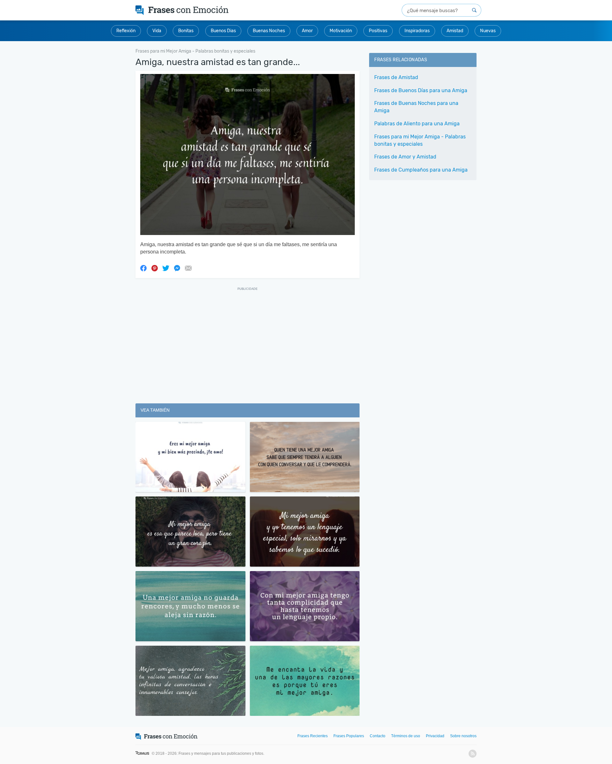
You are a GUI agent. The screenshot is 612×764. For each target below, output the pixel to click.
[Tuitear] (166, 268)
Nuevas (488, 30)
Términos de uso (405, 736)
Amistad (455, 30)
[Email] (188, 268)
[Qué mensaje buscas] (474, 10)
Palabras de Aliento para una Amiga (417, 124)
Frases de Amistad (396, 77)
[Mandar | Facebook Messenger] (177, 268)
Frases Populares (348, 736)
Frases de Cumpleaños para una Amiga (421, 170)
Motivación (341, 30)
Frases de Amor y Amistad (405, 157)
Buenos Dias (223, 30)
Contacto (377, 736)
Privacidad (435, 736)
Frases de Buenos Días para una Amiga (420, 90)
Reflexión (125, 30)
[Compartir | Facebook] (143, 268)
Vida (156, 30)
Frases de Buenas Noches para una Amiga (416, 107)
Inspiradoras (417, 30)
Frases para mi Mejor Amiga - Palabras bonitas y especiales (420, 140)
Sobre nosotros (463, 736)
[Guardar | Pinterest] (154, 268)
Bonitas (185, 30)
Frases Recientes (312, 736)
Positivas (378, 30)
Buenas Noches (269, 30)
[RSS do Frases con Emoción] (473, 754)
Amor (307, 30)
